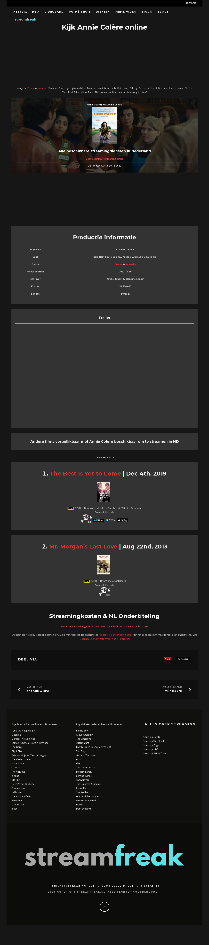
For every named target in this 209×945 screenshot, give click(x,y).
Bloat (14, 808)
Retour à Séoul (40, 691)
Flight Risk (16, 751)
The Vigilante (18, 771)
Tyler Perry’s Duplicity (22, 784)
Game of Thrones (85, 755)
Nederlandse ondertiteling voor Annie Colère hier (104, 638)
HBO (35, 11)
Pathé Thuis (80, 11)
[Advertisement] (104, 59)
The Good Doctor (85, 767)
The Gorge (17, 746)
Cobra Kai (81, 788)
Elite (78, 763)
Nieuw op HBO (151, 749)
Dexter (79, 804)
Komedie (42, 88)
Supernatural (82, 742)
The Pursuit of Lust (21, 796)
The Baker (173, 691)
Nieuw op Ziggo (151, 745)
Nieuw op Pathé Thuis (154, 753)
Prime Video (126, 11)
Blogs (163, 11)
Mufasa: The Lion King (23, 738)
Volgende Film (172, 687)
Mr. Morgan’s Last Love (83, 546)
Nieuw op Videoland (153, 741)
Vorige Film (34, 687)
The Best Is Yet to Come (85, 473)
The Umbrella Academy (88, 784)
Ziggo (147, 11)
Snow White (17, 763)
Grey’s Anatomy (84, 734)
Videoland (54, 11)
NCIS (78, 759)
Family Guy (82, 730)
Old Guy (15, 779)
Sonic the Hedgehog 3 (23, 730)
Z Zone (15, 775)
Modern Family (84, 771)
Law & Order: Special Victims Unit (93, 746)
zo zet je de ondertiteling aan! (115, 634)
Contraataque (18, 788)
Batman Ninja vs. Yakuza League (28, 755)
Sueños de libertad (86, 800)
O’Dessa (15, 767)
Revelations (17, 800)
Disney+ (103, 11)
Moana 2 (16, 734)
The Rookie (82, 792)
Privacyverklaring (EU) (73, 886)
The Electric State (20, 759)
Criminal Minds (84, 775)
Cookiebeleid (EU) (117, 886)
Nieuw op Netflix (151, 737)
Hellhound (16, 792)
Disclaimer (150, 886)
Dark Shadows (83, 808)
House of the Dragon (87, 796)
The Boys (81, 751)
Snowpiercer (82, 779)
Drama (31, 88)
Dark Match (17, 804)
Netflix (20, 11)
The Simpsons (83, 738)
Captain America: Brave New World (29, 742)
